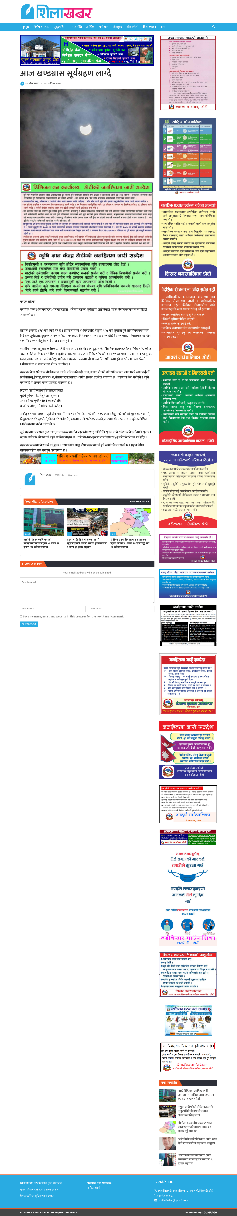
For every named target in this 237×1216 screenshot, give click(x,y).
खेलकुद (117, 26)
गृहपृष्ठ (25, 26)
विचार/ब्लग (149, 26)
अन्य (163, 26)
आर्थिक (90, 26)
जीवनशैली (132, 26)
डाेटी (69, 534)
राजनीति (77, 26)
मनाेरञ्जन (104, 26)
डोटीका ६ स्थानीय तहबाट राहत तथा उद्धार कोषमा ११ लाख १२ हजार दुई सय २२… (195, 1127)
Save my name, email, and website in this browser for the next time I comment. (73, 616)
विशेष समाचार (41, 26)
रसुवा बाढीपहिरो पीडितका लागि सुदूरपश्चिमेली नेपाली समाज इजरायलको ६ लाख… (195, 1111)
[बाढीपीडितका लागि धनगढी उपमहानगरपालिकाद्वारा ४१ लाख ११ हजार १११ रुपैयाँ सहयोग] (44, 522)
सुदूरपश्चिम (59, 26)
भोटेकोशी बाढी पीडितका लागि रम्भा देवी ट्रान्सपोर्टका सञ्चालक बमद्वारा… (197, 1141)
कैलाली (27, 534)
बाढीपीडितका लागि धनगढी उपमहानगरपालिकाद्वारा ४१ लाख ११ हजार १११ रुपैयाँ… (196, 1095)
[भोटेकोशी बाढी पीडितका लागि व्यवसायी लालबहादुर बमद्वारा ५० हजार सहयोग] (167, 1159)
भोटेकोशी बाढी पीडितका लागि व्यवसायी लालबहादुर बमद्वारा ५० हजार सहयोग (196, 1159)
